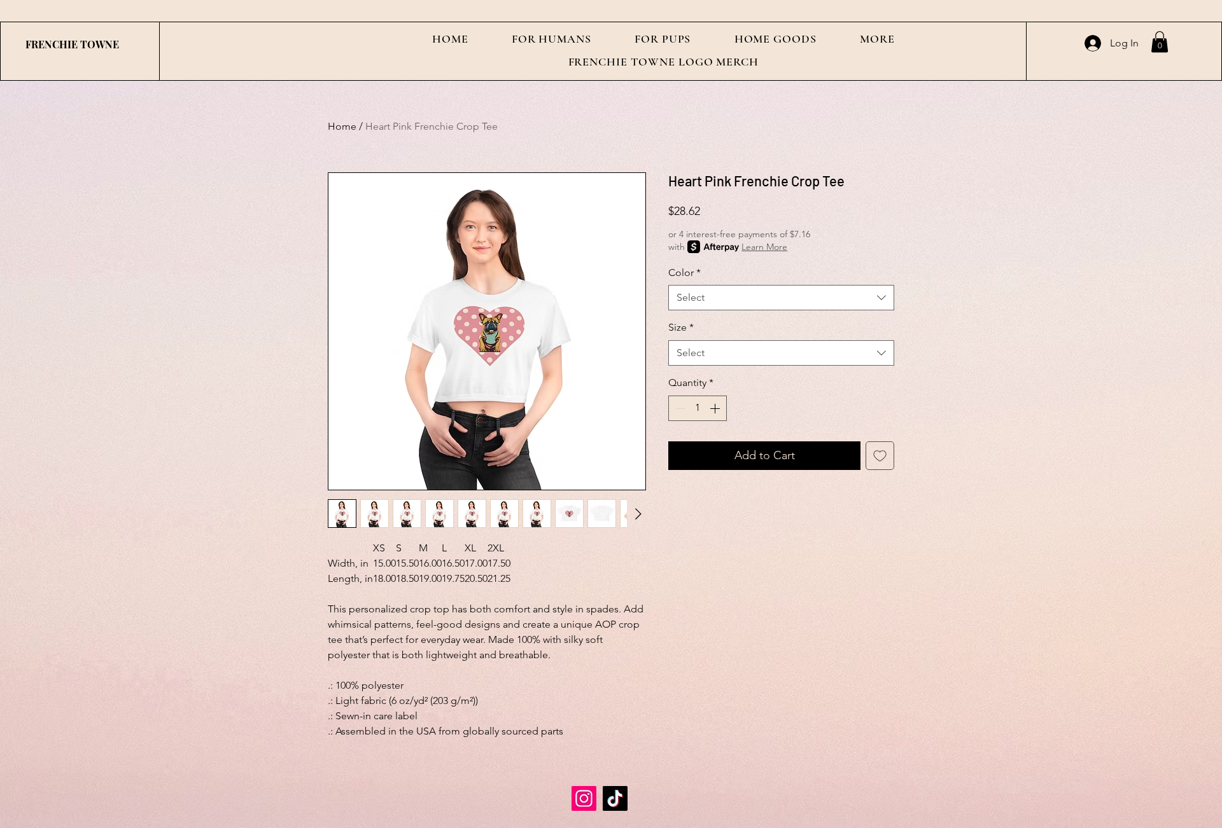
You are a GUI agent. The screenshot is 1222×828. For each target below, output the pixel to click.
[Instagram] (584, 798)
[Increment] (716, 408)
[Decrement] (679, 408)
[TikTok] (615, 798)
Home (342, 126)
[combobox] (781, 297)
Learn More (764, 246)
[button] (551, 39)
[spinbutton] (697, 408)
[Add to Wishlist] (880, 455)
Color (684, 272)
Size (681, 327)
